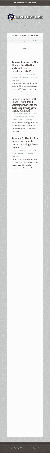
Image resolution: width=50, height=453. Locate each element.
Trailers (28, 153)
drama (16, 77)
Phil (20, 150)
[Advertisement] (31, 53)
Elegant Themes (21, 448)
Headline (25, 77)
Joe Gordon (22, 74)
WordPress (38, 448)
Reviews (31, 77)
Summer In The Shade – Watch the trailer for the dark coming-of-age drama (25, 143)
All (12, 77)
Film (20, 77)
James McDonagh (24, 114)
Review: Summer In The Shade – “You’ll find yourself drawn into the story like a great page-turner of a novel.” (25, 104)
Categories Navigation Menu (26, 36)
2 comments (28, 119)
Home (14, 41)
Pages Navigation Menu (26, 3)
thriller (20, 119)
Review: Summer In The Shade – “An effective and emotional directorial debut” (25, 67)
